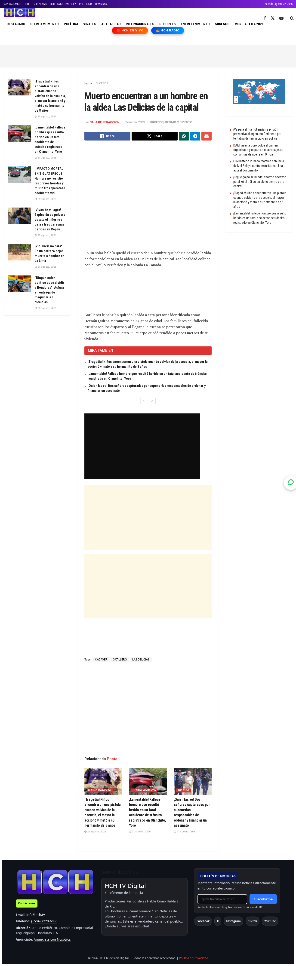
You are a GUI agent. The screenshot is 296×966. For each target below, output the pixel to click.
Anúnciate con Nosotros (52, 939)
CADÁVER (101, 659)
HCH (26, 4)
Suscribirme (263, 899)
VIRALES (89, 24)
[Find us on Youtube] (281, 18)
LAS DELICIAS (140, 659)
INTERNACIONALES (140, 24)
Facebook (203, 921)
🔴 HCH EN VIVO (130, 30)
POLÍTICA (71, 24)
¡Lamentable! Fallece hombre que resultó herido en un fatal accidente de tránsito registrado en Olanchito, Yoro (259, 217)
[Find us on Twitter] (273, 18)
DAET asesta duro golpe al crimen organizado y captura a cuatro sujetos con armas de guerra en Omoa (258, 150)
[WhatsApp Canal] (291, 483)
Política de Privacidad (193, 958)
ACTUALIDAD (111, 24)
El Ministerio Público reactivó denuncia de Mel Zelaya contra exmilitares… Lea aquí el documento (258, 165)
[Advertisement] (148, 55)
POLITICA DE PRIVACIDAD (93, 4)
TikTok (252, 921)
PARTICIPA (70, 4)
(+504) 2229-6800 (44, 921)
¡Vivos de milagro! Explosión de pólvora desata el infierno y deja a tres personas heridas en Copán (50, 219)
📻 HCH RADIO (167, 30)
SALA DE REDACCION (105, 122)
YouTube (270, 921)
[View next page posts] (152, 401)
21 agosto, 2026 (96, 831)
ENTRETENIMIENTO (195, 24)
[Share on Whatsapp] (184, 136)
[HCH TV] (55, 882)
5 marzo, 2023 (135, 122)
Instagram (233, 921)
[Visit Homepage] (19, 12)
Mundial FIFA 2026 (249, 24)
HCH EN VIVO (39, 4)
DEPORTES (167, 24)
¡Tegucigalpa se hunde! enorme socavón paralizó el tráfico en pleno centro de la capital (259, 181)
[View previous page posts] (143, 401)
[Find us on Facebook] (265, 18)
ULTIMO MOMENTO (44, 24)
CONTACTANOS (12, 4)
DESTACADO (16, 24)
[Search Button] (292, 18)
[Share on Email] (206, 136)
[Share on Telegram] (195, 136)
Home (88, 83)
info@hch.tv (35, 914)
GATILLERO (120, 659)
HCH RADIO (56, 4)
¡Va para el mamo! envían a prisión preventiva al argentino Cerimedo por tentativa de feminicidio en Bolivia (257, 134)
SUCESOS (222, 24)
